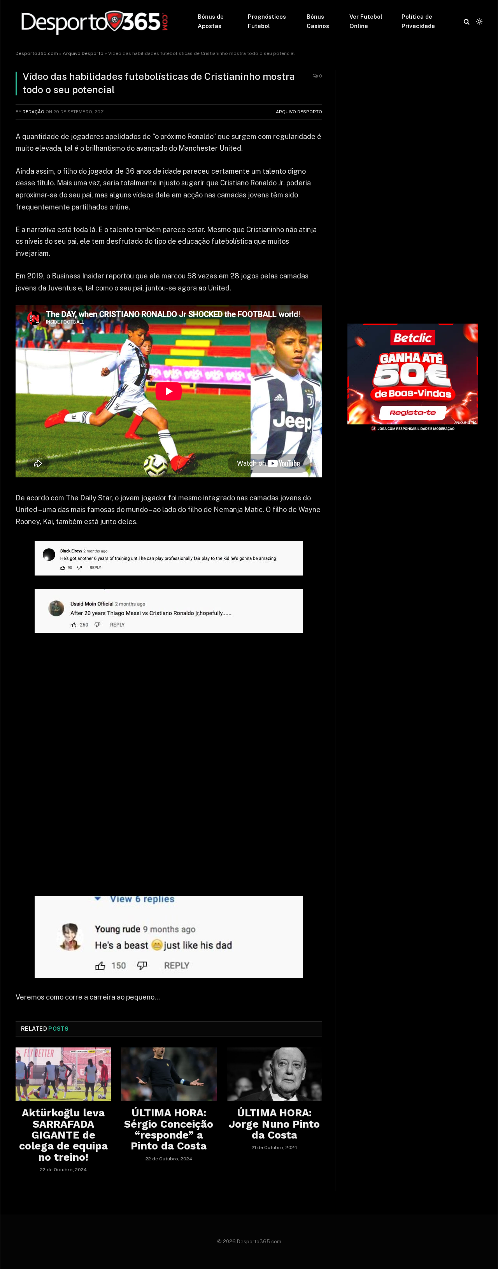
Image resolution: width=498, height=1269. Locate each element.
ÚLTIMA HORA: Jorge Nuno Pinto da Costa (274, 1124)
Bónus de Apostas (211, 21)
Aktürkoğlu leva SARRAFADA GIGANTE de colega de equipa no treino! (63, 1135)
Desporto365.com (37, 53)
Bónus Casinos (318, 21)
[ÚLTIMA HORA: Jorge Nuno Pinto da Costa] (274, 1074)
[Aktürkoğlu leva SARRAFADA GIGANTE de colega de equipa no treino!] (63, 1074)
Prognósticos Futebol (267, 21)
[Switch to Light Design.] (478, 21)
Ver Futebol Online (365, 21)
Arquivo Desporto (83, 53)
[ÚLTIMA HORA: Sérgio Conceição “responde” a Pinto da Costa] (168, 1074)
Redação (33, 111)
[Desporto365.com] (96, 21)
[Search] (466, 21)
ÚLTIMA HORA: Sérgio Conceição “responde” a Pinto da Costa (168, 1129)
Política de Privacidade (418, 21)
